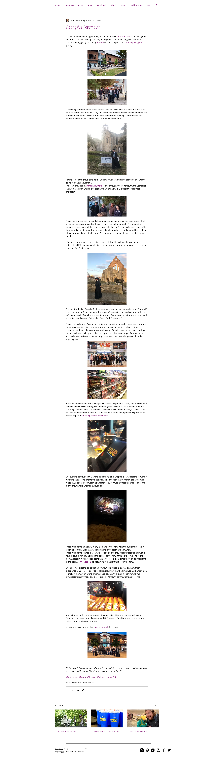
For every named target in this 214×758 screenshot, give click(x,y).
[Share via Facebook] (67, 690)
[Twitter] (169, 750)
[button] (156, 5)
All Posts (57, 5)
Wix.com (64, 753)
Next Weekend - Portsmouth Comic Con (106, 731)
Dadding (123, 5)
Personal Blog (69, 5)
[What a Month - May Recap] (143, 718)
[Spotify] (147, 750)
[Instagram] (158, 750)
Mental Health (101, 5)
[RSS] (142, 750)
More (148, 5)
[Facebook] (164, 750)
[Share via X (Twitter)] (72, 690)
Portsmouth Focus (73, 683)
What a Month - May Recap (138, 731)
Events (80, 5)
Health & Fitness (136, 5)
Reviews (89, 5)
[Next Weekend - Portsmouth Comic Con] (107, 718)
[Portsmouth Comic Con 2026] (71, 718)
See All (156, 705)
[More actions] (147, 20)
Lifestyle (113, 5)
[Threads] (153, 750)
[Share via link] (83, 690)
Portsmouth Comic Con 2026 (67, 731)
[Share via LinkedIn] (78, 690)
